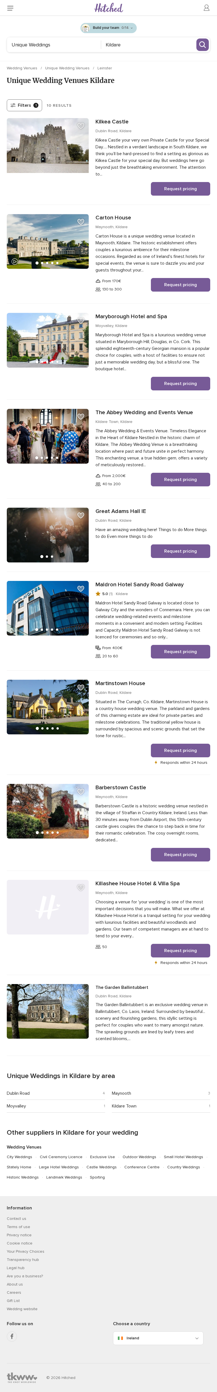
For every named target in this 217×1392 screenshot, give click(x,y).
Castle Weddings (101, 1167)
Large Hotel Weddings (59, 1167)
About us (15, 1284)
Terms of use (18, 1226)
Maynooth (121, 1093)
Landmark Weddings (64, 1177)
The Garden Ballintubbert (122, 987)
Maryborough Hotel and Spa (131, 316)
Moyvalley (16, 1106)
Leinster (104, 68)
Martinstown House (120, 683)
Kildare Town (124, 1106)
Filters (27, 105)
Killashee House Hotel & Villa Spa (138, 883)
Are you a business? (25, 1276)
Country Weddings (183, 1167)
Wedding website (22, 1309)
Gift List (13, 1300)
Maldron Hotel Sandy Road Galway (140, 584)
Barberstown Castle (121, 787)
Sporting (97, 1177)
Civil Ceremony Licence (61, 1156)
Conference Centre (142, 1167)
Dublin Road (18, 1093)
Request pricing (180, 189)
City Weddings (19, 1156)
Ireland (133, 1338)
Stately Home (19, 1167)
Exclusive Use (102, 1156)
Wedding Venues (22, 68)
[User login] (207, 8)
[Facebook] (12, 1336)
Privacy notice (19, 1235)
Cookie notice (19, 1243)
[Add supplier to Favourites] (80, 126)
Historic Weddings (23, 1177)
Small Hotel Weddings (183, 1156)
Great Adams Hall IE (121, 511)
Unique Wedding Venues (68, 68)
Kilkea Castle (112, 121)
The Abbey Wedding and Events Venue (144, 412)
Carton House (113, 217)
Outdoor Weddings (139, 1156)
